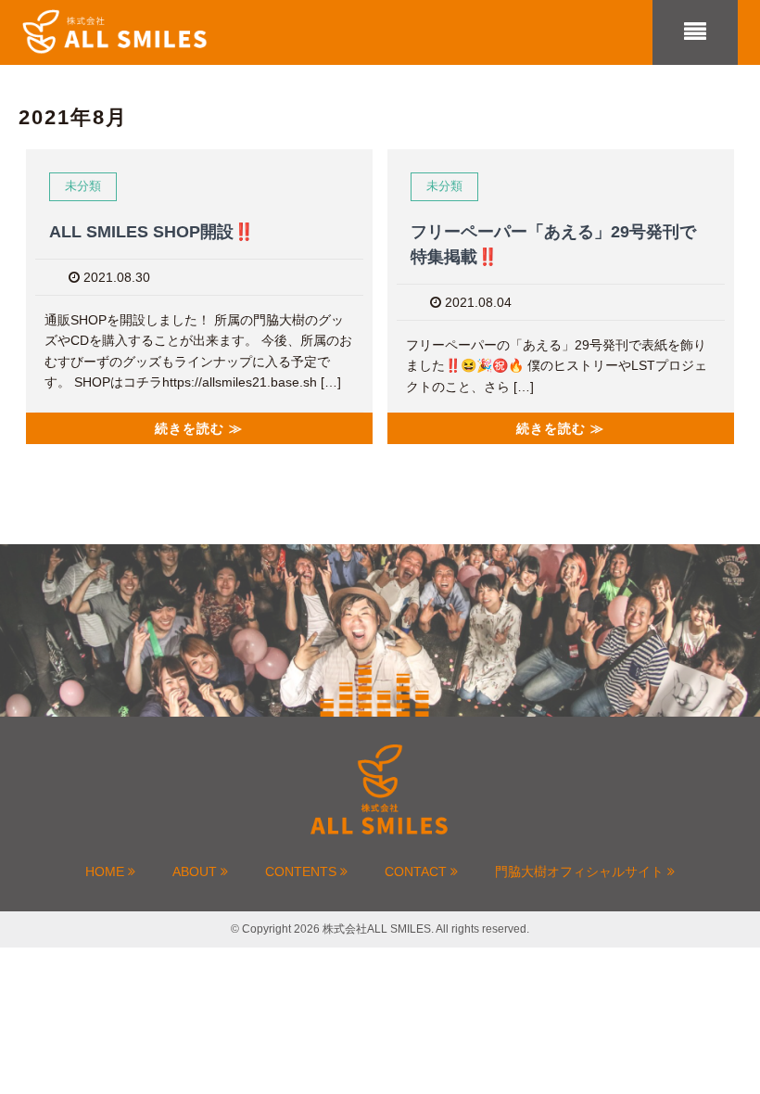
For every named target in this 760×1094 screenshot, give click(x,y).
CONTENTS (302, 871)
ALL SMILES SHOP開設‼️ (151, 232)
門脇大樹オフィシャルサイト (581, 871)
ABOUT (196, 871)
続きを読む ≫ (199, 428)
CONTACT (417, 871)
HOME (106, 871)
